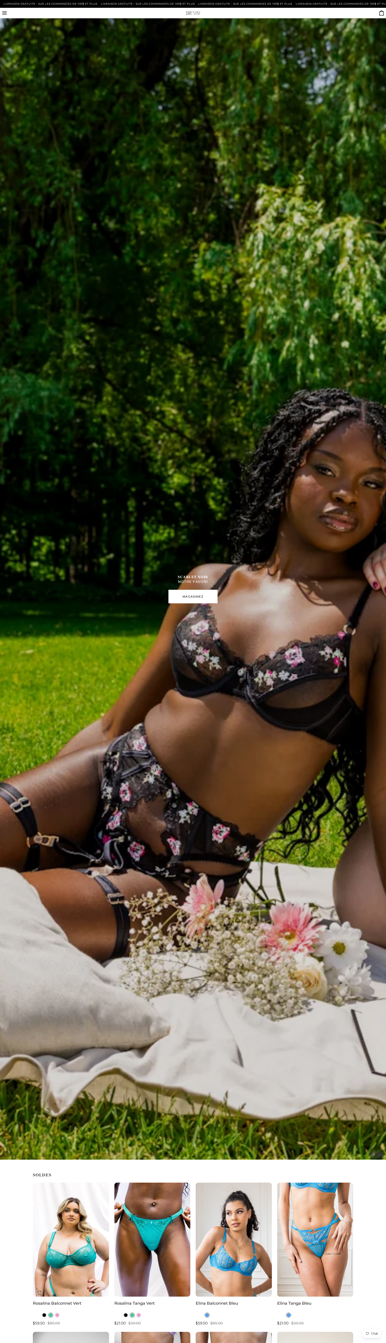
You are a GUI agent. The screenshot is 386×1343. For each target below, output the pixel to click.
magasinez (193, 596)
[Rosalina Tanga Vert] (152, 1240)
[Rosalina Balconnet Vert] (71, 1240)
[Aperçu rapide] (101, 1291)
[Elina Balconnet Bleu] (234, 1240)
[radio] (44, 1315)
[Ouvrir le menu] (8, 13)
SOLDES (42, 1175)
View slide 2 (379, 1154)
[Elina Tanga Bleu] (315, 1240)
